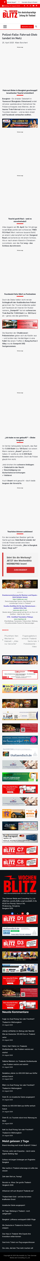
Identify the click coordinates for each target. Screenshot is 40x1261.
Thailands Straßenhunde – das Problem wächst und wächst (17, 1049)
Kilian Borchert (21, 42)
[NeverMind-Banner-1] (20, 769)
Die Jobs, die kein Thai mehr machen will (17, 1248)
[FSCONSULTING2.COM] (20, 719)
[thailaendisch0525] (20, 756)
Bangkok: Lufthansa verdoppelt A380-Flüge (19, 1219)
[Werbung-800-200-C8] (20, 866)
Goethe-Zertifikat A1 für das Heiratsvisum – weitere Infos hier (20, 607)
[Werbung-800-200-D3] (20, 947)
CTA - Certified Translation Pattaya (20, 617)
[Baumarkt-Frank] (20, 817)
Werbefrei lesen (27, 27)
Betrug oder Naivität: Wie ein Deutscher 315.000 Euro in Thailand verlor (18, 1034)
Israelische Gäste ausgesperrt (23, 1097)
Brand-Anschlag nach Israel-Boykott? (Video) (19, 1145)
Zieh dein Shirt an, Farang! (12, 1177)
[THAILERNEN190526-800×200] (20, 127)
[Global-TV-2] (20, 830)
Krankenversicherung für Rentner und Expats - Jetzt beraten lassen (20, 596)
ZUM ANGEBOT (20, 570)
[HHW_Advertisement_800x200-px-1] (20, 972)
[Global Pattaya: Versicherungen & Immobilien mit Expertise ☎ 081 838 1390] (20, 328)
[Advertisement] (20, 68)
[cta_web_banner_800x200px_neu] (20, 744)
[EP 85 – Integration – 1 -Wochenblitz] (20, 960)
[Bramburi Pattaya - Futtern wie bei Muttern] (20, 588)
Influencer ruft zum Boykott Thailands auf (17, 1191)
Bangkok (5, 630)
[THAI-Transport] (20, 842)
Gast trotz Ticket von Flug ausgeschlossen (18, 1242)
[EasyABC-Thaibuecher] (20, 692)
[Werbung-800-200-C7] (20, 854)
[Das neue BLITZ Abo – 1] (20, 793)
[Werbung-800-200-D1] (20, 923)
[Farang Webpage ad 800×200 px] (20, 732)
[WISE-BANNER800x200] (20, 781)
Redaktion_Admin (8, 1073)
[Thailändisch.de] (20, 935)
